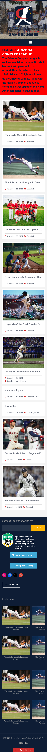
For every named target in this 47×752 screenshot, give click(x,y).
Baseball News (13, 381)
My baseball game (14, 390)
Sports (23, 381)
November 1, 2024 (14, 460)
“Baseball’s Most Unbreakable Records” (16, 628)
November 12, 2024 (15, 412)
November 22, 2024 (15, 141)
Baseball (30, 141)
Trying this (10, 405)
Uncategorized (33, 412)
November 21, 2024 (15, 378)
